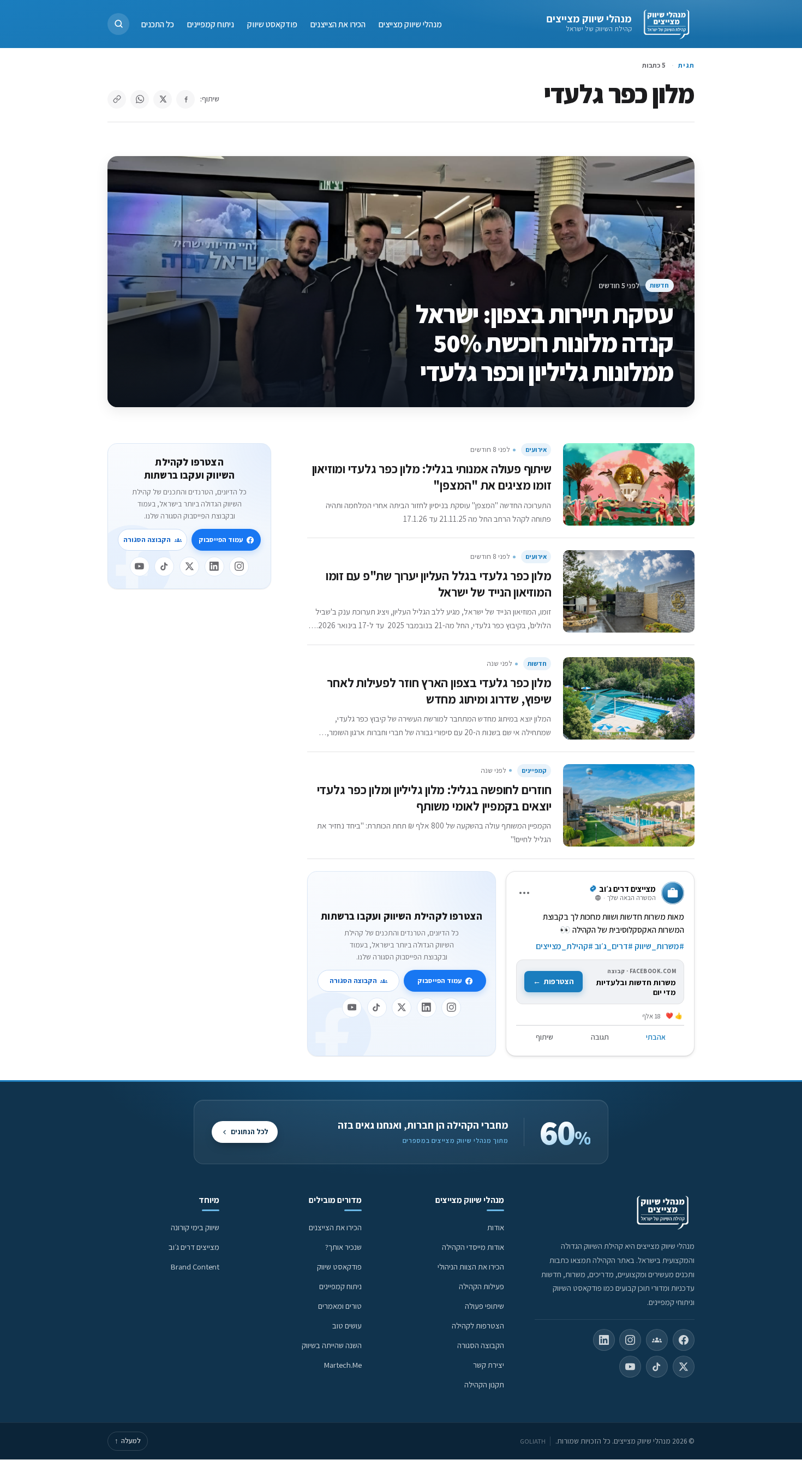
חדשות (659, 285)
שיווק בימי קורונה (195, 1227)
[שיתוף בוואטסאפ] (139, 99)
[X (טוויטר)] (684, 1367)
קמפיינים (534, 770)
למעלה (128, 1440)
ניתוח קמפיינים (210, 23)
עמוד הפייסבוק (439, 980)
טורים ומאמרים (340, 1306)
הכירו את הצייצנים (338, 23)
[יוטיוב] (352, 1007)
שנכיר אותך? (343, 1247)
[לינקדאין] (426, 1007)
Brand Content (195, 1266)
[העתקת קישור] (116, 99)
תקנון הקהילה (484, 1384)
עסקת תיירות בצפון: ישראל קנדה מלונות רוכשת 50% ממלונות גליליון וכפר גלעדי (545, 342)
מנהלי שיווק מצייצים (589, 18)
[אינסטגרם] (451, 1007)
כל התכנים (157, 23)
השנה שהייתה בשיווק (332, 1345)
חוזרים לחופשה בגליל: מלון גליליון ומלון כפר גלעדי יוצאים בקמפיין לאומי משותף (434, 797)
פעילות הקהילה (481, 1286)
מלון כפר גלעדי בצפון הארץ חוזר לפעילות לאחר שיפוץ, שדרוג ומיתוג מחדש (439, 690)
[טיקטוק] (377, 1007)
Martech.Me (343, 1365)
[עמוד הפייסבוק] (684, 1340)
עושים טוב (347, 1325)
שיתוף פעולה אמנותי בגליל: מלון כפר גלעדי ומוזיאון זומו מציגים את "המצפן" (432, 476)
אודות (495, 1227)
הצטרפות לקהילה (478, 1325)
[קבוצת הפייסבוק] (657, 1340)
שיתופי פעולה (484, 1306)
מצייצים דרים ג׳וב (194, 1247)
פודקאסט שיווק (272, 23)
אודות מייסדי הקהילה (473, 1247)
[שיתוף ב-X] (162, 99)
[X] (401, 1007)
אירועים (536, 449)
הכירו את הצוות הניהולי (471, 1266)
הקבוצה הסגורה (353, 980)
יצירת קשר (488, 1365)
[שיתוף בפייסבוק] (185, 99)
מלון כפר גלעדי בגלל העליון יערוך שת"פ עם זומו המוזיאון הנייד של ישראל (439, 583)
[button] (118, 24)
